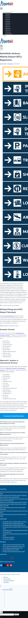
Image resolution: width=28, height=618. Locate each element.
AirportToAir (3, 63)
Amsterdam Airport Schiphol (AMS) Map (13, 523)
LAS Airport (7, 24)
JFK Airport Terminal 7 (8, 539)
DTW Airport (7, 23)
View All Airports (8, 33)
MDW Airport (8, 28)
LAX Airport (7, 17)
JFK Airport (7, 14)
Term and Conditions (8, 580)
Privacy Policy (7, 579)
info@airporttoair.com (9, 561)
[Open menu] (1, 48)
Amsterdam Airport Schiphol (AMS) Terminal (14, 525)
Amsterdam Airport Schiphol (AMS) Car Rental (14, 521)
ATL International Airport (7, 316)
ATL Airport (7, 19)
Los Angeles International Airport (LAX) (13, 548)
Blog (4, 35)
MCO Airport (7, 31)
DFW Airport (7, 15)
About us (5, 577)
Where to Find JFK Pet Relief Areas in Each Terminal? (13, 502)
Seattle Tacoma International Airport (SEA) (13, 544)
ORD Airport (7, 30)
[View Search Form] (1, 8)
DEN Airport (7, 21)
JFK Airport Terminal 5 (8, 537)
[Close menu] (0, 586)
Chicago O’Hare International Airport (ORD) (14, 551)
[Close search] (1, 612)
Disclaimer (6, 582)
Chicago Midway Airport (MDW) (11, 549)
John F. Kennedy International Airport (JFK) (14, 546)
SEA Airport (7, 26)
